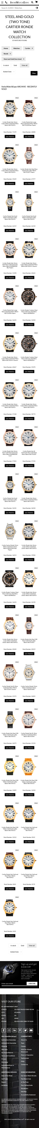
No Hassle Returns (7, 1052)
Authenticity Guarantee (9, 1043)
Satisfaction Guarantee (9, 1040)
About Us (24, 1040)
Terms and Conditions (8, 1056)
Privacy (4, 1059)
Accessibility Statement (28, 1095)
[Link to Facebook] (4, 1030)
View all (24, 65)
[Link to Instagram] (9, 1030)
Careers (23, 1046)
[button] (9, 72)
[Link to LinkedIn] (14, 1030)
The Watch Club (26, 1079)
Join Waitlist (10, 136)
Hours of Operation (27, 1055)
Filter (34, 73)
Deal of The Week (7, 1076)
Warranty (5, 1049)
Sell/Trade (5, 1079)
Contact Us (24, 1064)
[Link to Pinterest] (20, 1030)
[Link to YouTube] (31, 1030)
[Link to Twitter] (26, 1030)
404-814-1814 (6, 2)
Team (22, 1043)
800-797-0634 (28, 1021)
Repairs (4, 1082)
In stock (6, 65)
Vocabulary (24, 1088)
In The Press (24, 1082)
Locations (5, 1085)
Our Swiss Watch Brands (28, 1076)
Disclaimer (5, 1062)
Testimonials (25, 1058)
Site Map (23, 1091)
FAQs (22, 1061)
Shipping (4, 1046)
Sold (15, 65)
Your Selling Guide (26, 1085)
